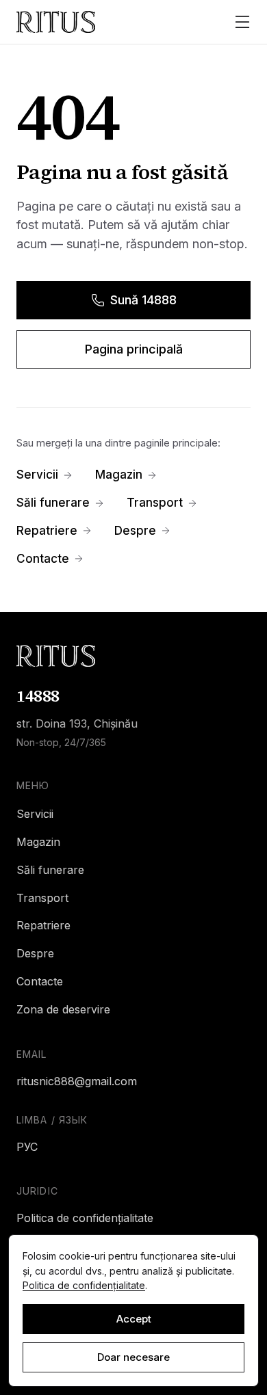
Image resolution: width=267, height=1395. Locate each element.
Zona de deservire (63, 1009)
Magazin (118, 474)
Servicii (37, 474)
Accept (133, 1318)
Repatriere (46, 530)
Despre (135, 530)
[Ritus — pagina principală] (55, 22)
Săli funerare (53, 502)
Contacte (42, 559)
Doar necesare (133, 1357)
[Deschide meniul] (242, 21)
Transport (155, 502)
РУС (27, 1147)
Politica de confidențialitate (84, 1218)
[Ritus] (133, 656)
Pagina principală (134, 349)
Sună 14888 (143, 300)
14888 (38, 696)
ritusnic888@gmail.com (76, 1081)
